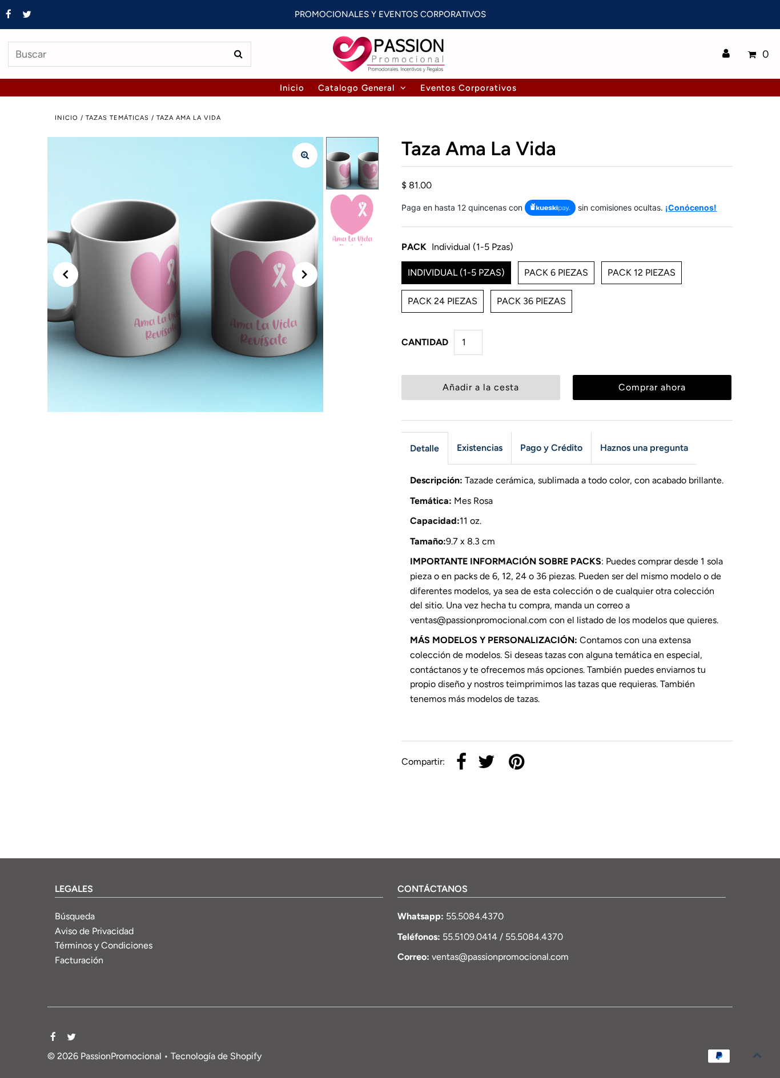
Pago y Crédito (551, 447)
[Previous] (65, 274)
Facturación (79, 960)
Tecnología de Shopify (216, 1056)
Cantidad (424, 342)
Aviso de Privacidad (94, 931)
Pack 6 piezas (556, 272)
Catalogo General (356, 88)
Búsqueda (75, 916)
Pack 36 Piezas (531, 301)
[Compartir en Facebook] (461, 763)
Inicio (66, 118)
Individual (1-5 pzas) (456, 272)
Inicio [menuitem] (292, 88)
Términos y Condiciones (103, 945)
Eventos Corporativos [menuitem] (468, 88)
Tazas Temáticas (117, 118)
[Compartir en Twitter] (486, 763)
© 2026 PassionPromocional (104, 1056)
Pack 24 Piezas (442, 301)
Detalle (424, 448)
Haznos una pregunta (644, 447)
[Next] (304, 274)
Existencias (479, 447)
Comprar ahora (652, 387)
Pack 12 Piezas (642, 272)
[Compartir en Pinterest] (516, 763)
